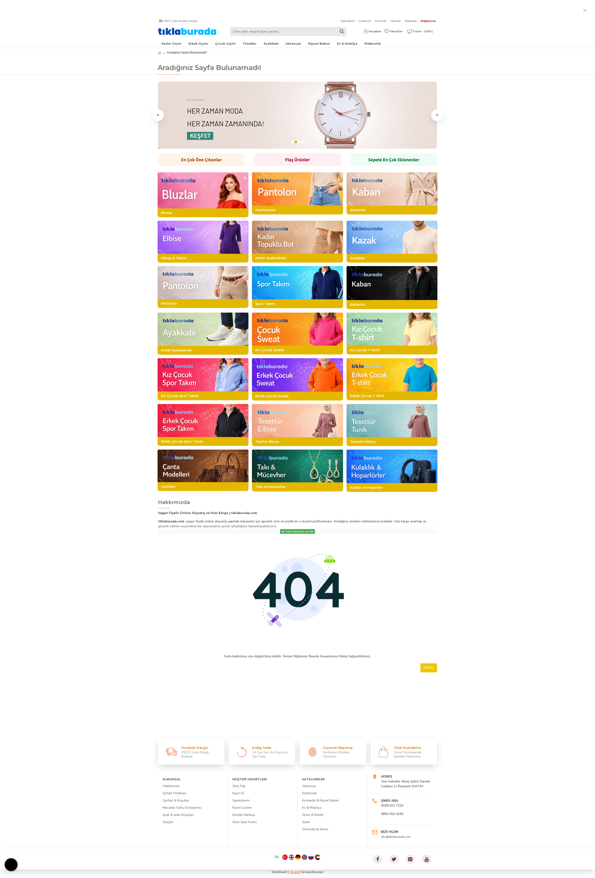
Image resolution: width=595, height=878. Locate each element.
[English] (291, 857)
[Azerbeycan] (304, 857)
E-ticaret (294, 872)
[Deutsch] (298, 857)
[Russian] (311, 857)
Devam (428, 668)
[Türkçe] (285, 857)
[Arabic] (317, 857)
